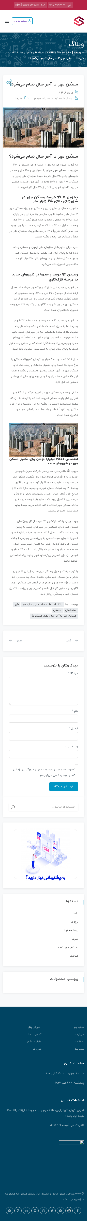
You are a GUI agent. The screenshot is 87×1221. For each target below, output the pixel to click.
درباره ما (79, 1034)
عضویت (79, 1049)
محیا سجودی (42, 98)
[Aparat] (69, 1210)
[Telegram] (60, 1210)
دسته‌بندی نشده (68, 947)
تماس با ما (35, 1034)
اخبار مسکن (34, 1042)
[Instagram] (43, 1210)
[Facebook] (77, 1210)
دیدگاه (73, 673)
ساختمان (70, 610)
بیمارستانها (71, 930)
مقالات (74, 956)
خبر (17, 604)
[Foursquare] (18, 1210)
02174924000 (57, 5)
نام (75, 711)
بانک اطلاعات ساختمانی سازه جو (42, 604)
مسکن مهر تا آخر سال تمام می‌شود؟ (54, 616)
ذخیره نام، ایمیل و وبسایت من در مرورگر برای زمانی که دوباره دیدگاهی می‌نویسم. (44, 772)
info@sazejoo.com (27, 5)
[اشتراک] (8, 82)
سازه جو (61, 165)
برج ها (74, 922)
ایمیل (73, 729)
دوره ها (37, 1049)
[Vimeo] (35, 1210)
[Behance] (26, 1210)
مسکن (57, 610)
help (75, 913)
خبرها (19, 98)
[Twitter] (52, 1210)
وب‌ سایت (72, 746)
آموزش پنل (34, 1027)
